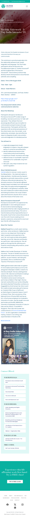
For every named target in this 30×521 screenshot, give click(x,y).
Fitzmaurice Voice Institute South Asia (14, 381)
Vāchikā (3, 172)
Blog (11, 500)
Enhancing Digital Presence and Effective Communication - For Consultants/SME (13, 414)
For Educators (15, 497)
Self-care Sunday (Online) (12, 448)
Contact (17, 500)
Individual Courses (9, 20)
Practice (23, 497)
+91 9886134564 (6, 1)
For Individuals (18, 495)
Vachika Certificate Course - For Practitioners (13, 439)
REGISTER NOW (5, 321)
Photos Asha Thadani (20, 514)
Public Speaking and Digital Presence (12, 408)
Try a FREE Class (15, 481)
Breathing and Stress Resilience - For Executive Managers (14, 420)
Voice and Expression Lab (12, 399)
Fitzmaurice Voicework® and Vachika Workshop (14, 387)
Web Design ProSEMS (9, 514)
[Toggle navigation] (27, 6)
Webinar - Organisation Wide (12, 431)
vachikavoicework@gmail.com (18, 1)
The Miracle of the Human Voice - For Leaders (14, 426)
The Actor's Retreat (10, 395)
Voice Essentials (9, 391)
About (10, 495)
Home (2, 20)
